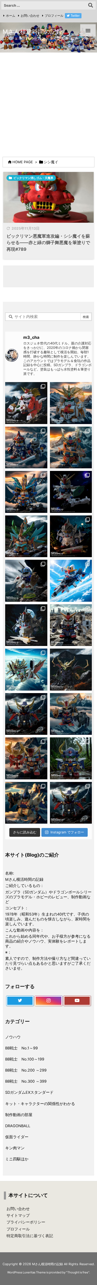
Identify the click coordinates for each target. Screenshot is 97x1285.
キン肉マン (15, 1148)
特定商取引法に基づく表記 (29, 1236)
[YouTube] (77, 1001)
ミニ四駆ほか (16, 1159)
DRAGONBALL (17, 1126)
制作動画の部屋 (18, 1114)
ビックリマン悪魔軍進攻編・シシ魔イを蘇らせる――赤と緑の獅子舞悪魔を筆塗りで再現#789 (48, 243)
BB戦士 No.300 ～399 (26, 1081)
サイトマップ (18, 1215)
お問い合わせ (30, 16)
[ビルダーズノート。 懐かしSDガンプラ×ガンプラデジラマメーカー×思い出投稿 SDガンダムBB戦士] (26, 403)
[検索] (90, 5)
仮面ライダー (16, 1137)
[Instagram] (48, 1001)
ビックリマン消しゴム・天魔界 (33, 178)
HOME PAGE (22, 162)
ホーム (10, 16)
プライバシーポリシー (25, 1222)
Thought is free (77, 1272)
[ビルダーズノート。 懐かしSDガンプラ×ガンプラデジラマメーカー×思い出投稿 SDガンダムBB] (71, 714)
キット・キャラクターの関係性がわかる (40, 1103)
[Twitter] (19, 1001)
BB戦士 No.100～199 (24, 1059)
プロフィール (54, 16)
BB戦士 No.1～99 (21, 1048)
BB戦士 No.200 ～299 (26, 1070)
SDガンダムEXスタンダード (29, 1092)
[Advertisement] (48, 103)
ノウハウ (13, 1037)
